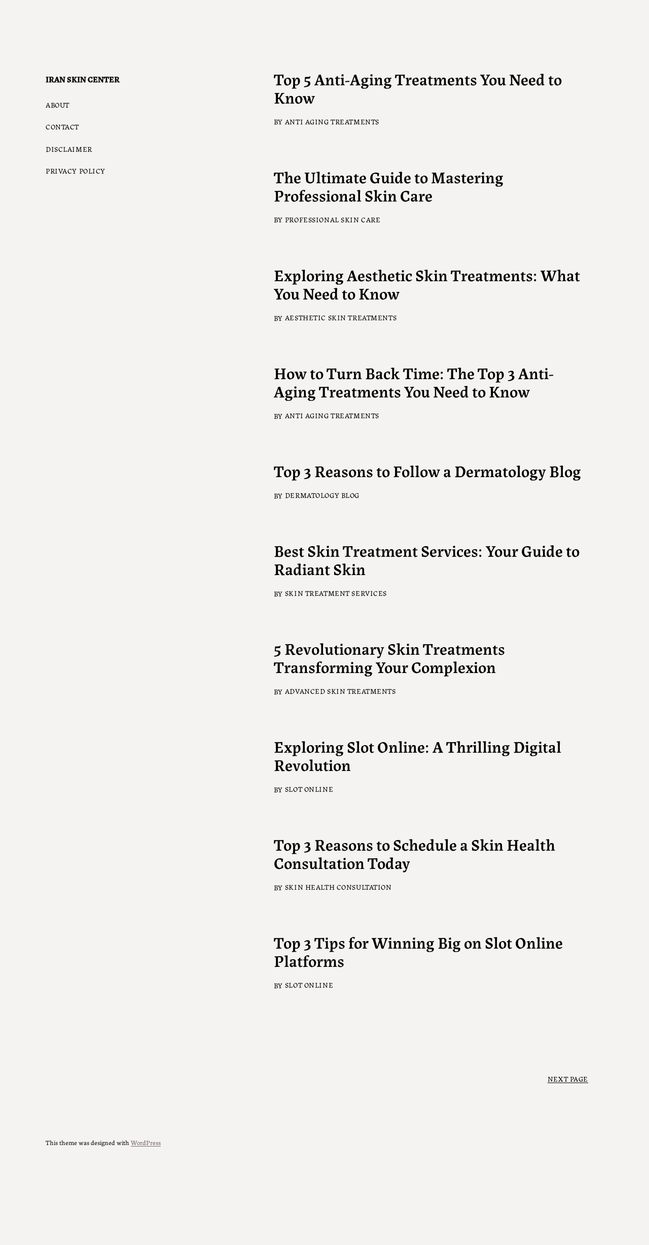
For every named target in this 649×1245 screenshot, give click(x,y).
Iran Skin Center (83, 79)
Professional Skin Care (333, 219)
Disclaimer (69, 149)
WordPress (146, 1142)
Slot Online (309, 789)
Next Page (568, 1078)
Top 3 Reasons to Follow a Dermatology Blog (427, 470)
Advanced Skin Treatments (340, 691)
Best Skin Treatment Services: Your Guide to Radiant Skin (427, 559)
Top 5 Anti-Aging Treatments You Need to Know (418, 87)
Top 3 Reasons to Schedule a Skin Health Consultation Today (414, 852)
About (57, 104)
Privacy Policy (75, 170)
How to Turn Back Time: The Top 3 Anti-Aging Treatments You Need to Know (414, 381)
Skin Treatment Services (336, 593)
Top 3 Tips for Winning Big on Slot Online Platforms (418, 950)
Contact (62, 126)
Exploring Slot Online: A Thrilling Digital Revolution (417, 754)
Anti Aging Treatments (332, 121)
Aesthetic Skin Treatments (340, 317)
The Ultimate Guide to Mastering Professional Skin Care (388, 185)
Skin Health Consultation (338, 887)
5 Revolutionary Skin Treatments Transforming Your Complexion (389, 656)
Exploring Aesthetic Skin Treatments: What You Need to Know (427, 283)
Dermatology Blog (322, 495)
